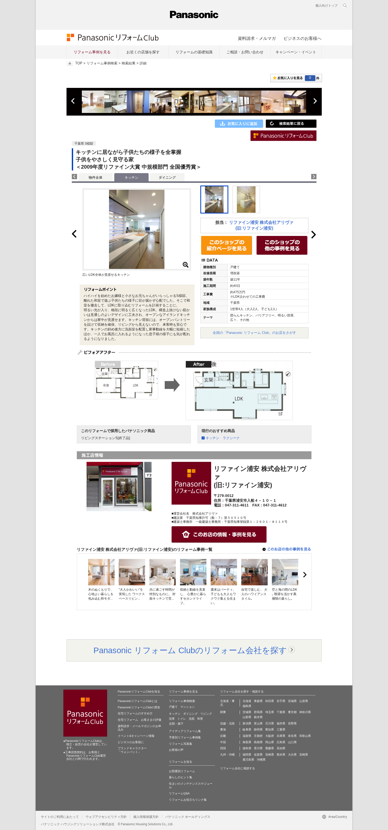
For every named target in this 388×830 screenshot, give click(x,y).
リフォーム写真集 (180, 743)
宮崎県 (303, 754)
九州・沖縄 (227, 754)
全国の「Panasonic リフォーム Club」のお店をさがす (254, 333)
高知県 (281, 748)
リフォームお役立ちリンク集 (188, 799)
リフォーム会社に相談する (237, 768)
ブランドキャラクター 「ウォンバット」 (132, 750)
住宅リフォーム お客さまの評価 (139, 719)
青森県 (258, 701)
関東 (223, 712)
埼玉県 (269, 712)
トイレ (181, 718)
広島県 (281, 742)
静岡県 (258, 729)
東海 (223, 729)
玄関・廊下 (176, 723)
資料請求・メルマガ (257, 38)
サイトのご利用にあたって (60, 816)
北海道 (247, 701)
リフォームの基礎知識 (194, 52)
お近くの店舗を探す (143, 52)
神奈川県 (305, 712)
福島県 (247, 706)
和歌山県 (305, 735)
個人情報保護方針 (146, 816)
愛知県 (269, 729)
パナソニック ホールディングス (187, 816)
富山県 (258, 723)
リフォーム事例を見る (92, 52)
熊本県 (281, 754)
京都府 (258, 735)
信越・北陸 (227, 723)
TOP (78, 63)
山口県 (292, 742)
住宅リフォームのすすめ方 (135, 713)
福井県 (281, 723)
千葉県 (281, 712)
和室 (200, 718)
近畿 (223, 735)
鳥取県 (247, 742)
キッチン (175, 713)
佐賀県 (258, 754)
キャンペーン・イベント (296, 52)
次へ (315, 101)
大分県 (292, 754)
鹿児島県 (248, 759)
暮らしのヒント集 (180, 777)
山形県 (303, 701)
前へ (73, 101)
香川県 (258, 748)
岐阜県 (247, 729)
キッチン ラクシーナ (223, 438)
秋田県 (269, 701)
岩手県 (281, 701)
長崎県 (269, 754)
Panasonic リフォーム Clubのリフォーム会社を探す (190, 650)
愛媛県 (269, 748)
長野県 (292, 723)
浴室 (172, 718)
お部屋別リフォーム (182, 771)
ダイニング (167, 177)
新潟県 (247, 723)
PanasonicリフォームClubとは (137, 701)
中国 (223, 742)
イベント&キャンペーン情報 (136, 735)
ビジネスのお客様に (131, 742)
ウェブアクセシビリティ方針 (106, 816)
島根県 (258, 742)
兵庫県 (281, 735)
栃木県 (258, 717)
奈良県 (292, 735)
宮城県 (292, 701)
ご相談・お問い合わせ (244, 52)
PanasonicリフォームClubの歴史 (139, 707)
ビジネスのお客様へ (302, 38)
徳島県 (247, 748)
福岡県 (247, 754)
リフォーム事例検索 (102, 63)
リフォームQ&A (179, 793)
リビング (206, 713)
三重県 (281, 729)
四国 (223, 748)
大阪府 (269, 735)
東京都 (292, 712)
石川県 (269, 723)
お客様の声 (176, 749)
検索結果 (128, 63)
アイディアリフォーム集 (185, 731)
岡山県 (269, 742)
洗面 (192, 718)
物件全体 (95, 177)
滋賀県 (247, 735)
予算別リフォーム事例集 (185, 737)
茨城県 (247, 712)
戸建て (173, 706)
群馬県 (258, 712)
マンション (187, 706)
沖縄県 (261, 759)
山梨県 (247, 717)
